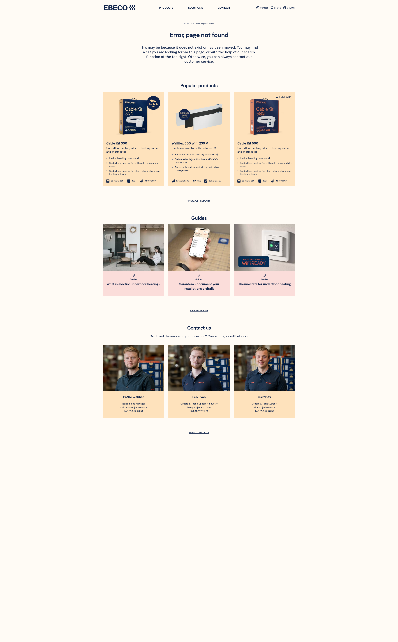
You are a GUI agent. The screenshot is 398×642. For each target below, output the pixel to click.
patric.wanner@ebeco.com (133, 407)
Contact (224, 7)
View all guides (199, 310)
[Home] (119, 8)
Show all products (199, 201)
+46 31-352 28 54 (133, 411)
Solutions (195, 7)
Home (186, 24)
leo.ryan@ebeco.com (199, 407)
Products (166, 7)
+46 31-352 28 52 (264, 411)
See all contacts (199, 432)
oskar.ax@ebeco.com (264, 407)
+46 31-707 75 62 (199, 411)
